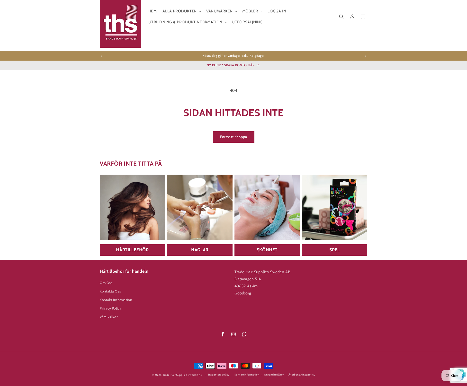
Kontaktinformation (247, 374)
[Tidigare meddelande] (101, 55)
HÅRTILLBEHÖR (132, 250)
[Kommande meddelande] (365, 55)
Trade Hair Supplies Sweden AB (182, 375)
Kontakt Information (116, 300)
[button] (181, 11)
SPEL (334, 250)
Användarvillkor (274, 374)
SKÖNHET (267, 250)
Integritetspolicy (219, 374)
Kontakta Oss (110, 291)
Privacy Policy (110, 308)
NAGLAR (199, 250)
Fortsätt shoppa (233, 137)
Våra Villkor (108, 317)
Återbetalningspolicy (301, 374)
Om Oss (106, 283)
